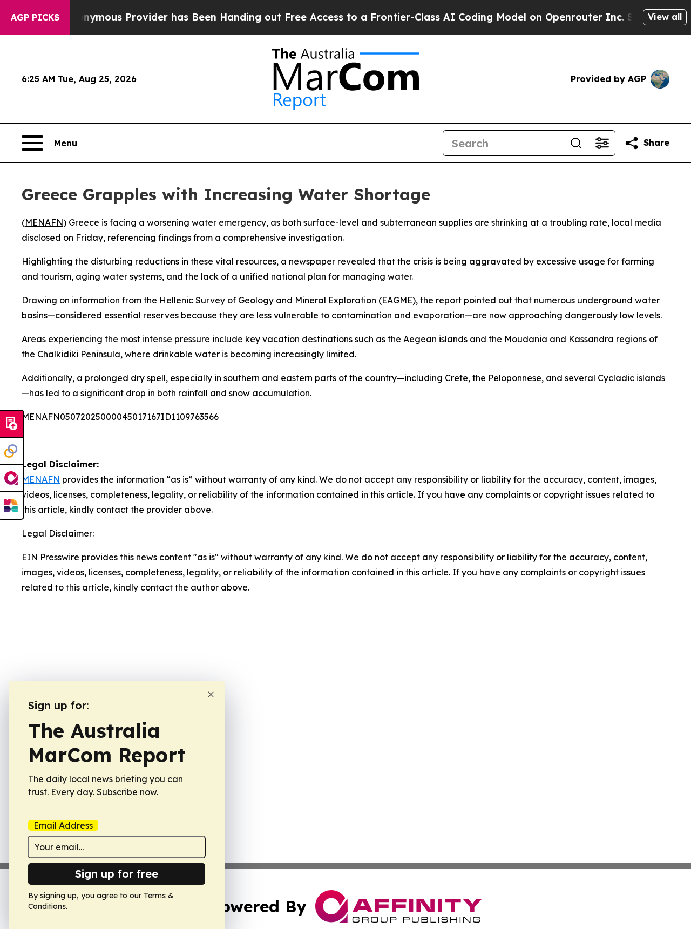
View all (665, 16)
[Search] (576, 143)
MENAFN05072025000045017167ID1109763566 (120, 416)
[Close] (211, 694)
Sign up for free (116, 873)
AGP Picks (35, 17)
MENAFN (44, 222)
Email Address (63, 825)
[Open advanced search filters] (602, 143)
